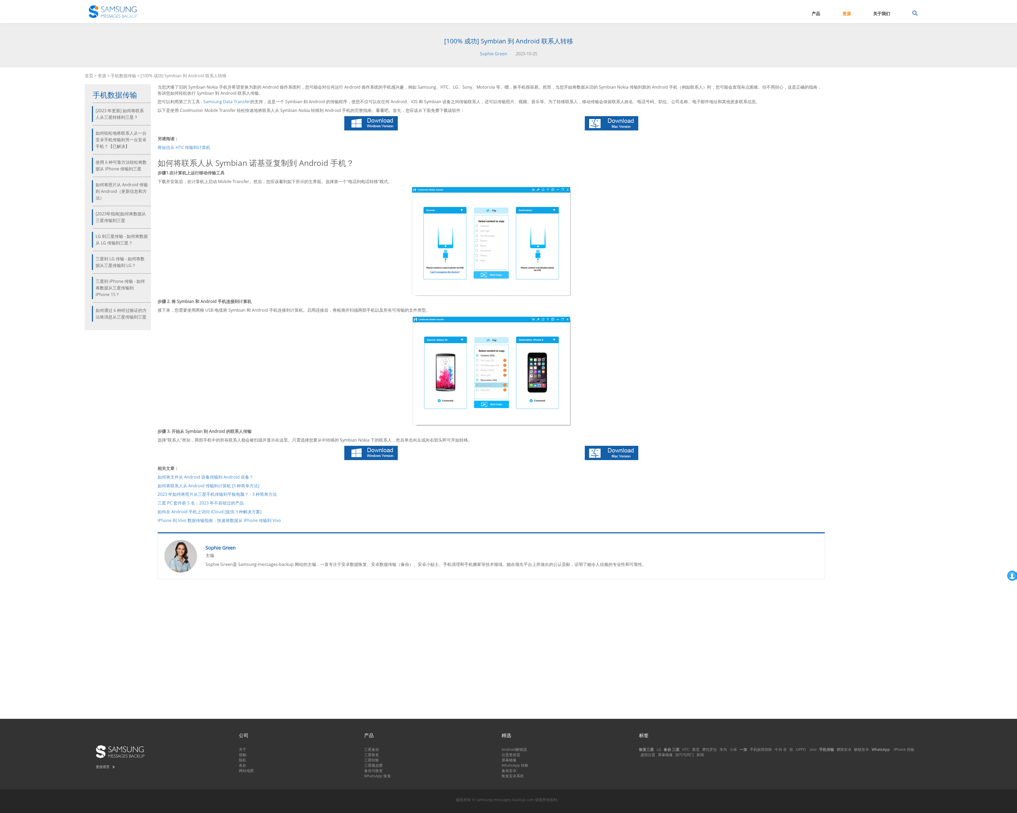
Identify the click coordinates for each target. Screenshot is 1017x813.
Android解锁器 (514, 749)
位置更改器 (511, 754)
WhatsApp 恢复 (377, 775)
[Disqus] (491, 651)
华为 (723, 749)
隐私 (242, 759)
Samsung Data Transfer (226, 102)
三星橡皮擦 (373, 765)
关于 (242, 749)
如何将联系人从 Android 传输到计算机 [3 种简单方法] (208, 486)
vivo (813, 749)
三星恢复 (371, 754)
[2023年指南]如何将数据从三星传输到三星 (121, 217)
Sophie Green (493, 54)
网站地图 (246, 770)
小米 (733, 749)
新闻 (700, 754)
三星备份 (371, 749)
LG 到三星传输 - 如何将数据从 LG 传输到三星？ (122, 239)
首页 (89, 76)
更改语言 (103, 766)
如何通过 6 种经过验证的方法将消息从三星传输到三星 (121, 313)
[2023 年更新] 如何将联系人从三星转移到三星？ (120, 114)
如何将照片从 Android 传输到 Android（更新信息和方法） (122, 191)
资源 (846, 13)
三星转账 (371, 759)
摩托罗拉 (709, 749)
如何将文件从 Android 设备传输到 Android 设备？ (205, 477)
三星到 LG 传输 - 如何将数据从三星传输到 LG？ (120, 262)
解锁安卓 (861, 749)
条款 (242, 765)
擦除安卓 (844, 749)
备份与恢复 (373, 770)
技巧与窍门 (684, 754)
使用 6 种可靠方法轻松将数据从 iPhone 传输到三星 (121, 165)
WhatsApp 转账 (515, 765)
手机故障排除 (761, 749)
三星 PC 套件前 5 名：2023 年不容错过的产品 (201, 503)
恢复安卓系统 (513, 775)
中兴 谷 (781, 749)
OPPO (801, 749)
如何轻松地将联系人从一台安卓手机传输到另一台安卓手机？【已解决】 (121, 139)
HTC (685, 749)
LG (659, 749)
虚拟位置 (647, 754)
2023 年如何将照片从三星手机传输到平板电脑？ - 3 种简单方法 (217, 494)
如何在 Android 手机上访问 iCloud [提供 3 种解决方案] (209, 512)
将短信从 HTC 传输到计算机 (184, 147)
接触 (242, 754)
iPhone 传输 (904, 749)
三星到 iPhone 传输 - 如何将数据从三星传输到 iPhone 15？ (120, 287)
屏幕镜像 (509, 759)
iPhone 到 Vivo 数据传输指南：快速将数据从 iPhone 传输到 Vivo (219, 520)
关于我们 (881, 13)
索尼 (695, 749)
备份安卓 (509, 770)
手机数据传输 (123, 76)
